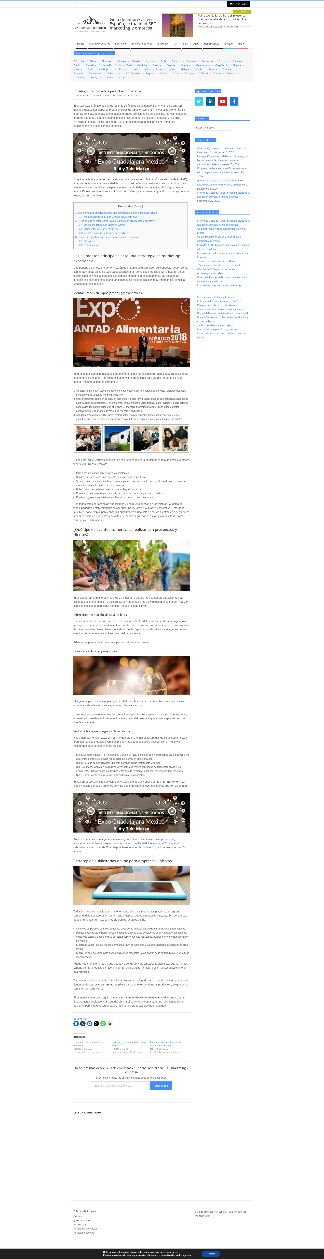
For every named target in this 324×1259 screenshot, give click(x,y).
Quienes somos (82, 1220)
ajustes (187, 1255)
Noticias (234, 26)
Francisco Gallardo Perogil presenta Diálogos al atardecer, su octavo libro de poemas (222, 19)
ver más (124, 179)
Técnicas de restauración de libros (216, 261)
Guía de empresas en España (211, 1211)
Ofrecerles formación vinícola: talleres (102, 224)
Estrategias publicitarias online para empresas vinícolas (107, 237)
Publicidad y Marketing (128, 95)
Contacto (78, 1216)
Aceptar (211, 1253)
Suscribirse (161, 1085)
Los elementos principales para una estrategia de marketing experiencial (116, 212)
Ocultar (138, 206)
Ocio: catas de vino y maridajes (99, 228)
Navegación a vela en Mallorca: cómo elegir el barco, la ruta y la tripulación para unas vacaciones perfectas (222, 160)
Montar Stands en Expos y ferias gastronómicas (108, 216)
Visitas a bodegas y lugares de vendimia (103, 233)
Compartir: (87, 241)
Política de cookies (83, 1232)
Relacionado (88, 245)
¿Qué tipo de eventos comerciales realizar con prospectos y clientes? (115, 220)
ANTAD (142, 843)
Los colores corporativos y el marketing (219, 285)
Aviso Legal (79, 1224)
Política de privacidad (85, 1228)
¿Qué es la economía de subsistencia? (218, 265)
